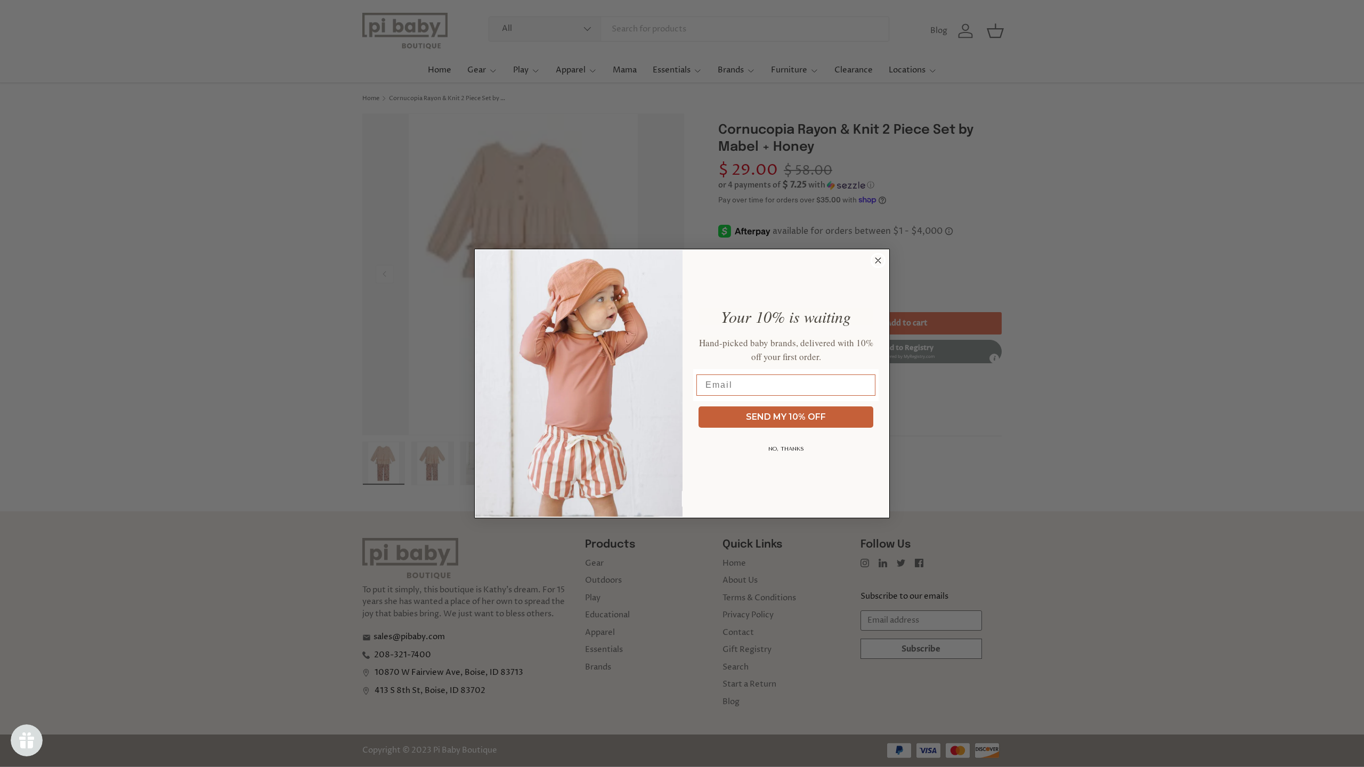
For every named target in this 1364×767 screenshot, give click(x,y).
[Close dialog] (878, 260)
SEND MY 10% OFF (786, 417)
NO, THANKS (786, 449)
